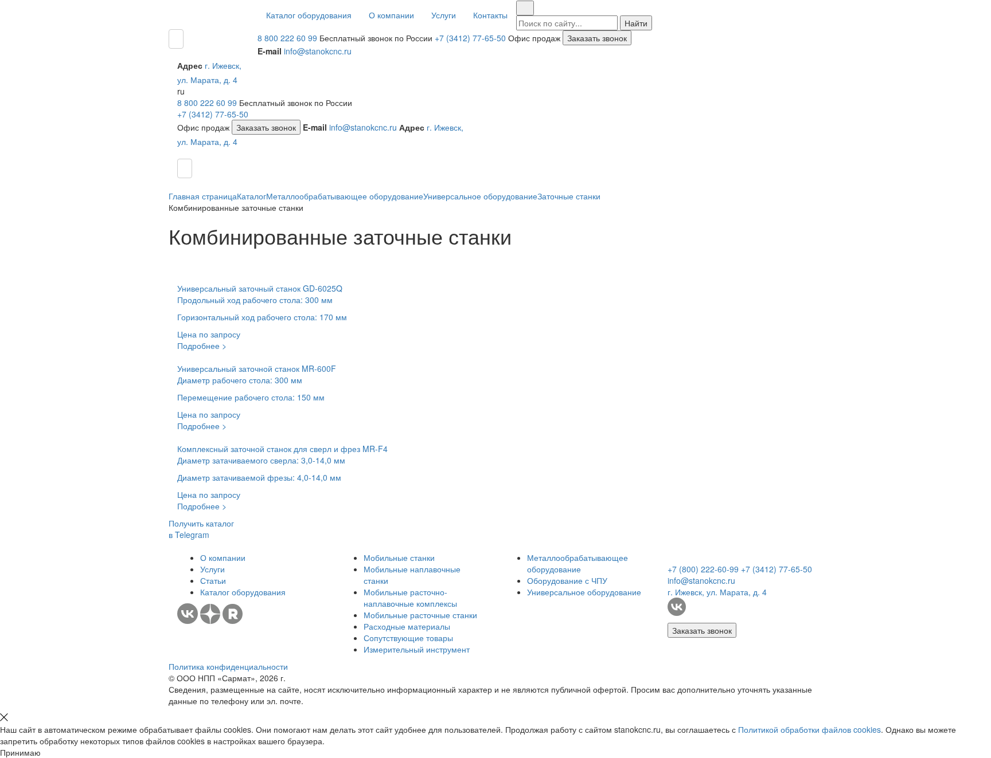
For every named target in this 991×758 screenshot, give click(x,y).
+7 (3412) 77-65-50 (470, 38)
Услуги (212, 569)
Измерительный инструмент (417, 649)
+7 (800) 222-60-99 (703, 569)
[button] (308, 15)
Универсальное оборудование (584, 592)
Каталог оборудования (243, 592)
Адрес (189, 65)
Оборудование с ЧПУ (567, 580)
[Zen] (211, 620)
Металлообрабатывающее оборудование (577, 563)
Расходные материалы (407, 626)
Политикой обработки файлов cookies (809, 729)
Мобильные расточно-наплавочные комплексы (410, 597)
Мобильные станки (399, 557)
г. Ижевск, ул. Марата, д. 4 (717, 592)
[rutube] (234, 620)
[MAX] (252, 620)
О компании (222, 557)
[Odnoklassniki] (266, 620)
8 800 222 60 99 (287, 38)
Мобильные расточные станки (420, 614)
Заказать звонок (597, 38)
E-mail (269, 51)
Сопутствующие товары (408, 637)
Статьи (213, 580)
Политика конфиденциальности (228, 666)
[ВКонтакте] (187, 620)
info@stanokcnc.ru (318, 51)
